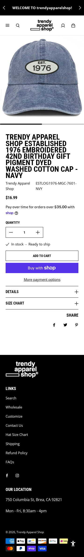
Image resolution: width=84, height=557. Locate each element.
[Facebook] (7, 475)
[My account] (63, 25)
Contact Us (14, 425)
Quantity (13, 222)
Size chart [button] (15, 303)
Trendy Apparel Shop (30, 532)
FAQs (10, 462)
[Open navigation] (11, 25)
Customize (14, 416)
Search (11, 398)
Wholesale (14, 407)
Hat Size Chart (17, 434)
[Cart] (73, 25)
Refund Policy (17, 452)
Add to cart (42, 256)
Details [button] (12, 292)
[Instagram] (17, 475)
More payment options (42, 279)
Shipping (13, 443)
